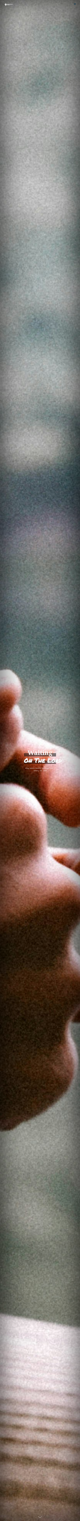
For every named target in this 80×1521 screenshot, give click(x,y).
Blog (27, 768)
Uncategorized (47, 768)
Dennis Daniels (35, 768)
